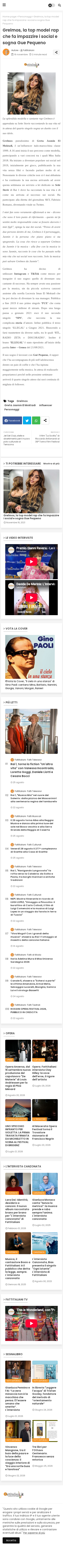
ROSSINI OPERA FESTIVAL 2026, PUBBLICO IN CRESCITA (28, 1010)
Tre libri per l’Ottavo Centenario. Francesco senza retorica (43, 1453)
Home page (9, 16)
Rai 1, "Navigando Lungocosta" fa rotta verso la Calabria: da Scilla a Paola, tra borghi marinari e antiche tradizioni (32, 875)
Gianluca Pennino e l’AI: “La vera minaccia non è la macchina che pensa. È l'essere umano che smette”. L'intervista (17, 1399)
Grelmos (22, 401)
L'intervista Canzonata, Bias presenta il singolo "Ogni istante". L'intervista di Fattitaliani (44, 1267)
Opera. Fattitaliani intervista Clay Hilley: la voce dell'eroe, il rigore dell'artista (44, 1073)
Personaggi (25, 16)
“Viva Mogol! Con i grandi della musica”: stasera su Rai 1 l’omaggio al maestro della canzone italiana (33, 936)
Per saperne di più (34, 1533)
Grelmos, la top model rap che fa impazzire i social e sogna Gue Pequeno (31, 517)
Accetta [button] (11, 1540)
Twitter (27, 420)
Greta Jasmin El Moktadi (20, 405)
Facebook (14, 420)
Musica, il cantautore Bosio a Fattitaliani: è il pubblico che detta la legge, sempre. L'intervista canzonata (17, 1268)
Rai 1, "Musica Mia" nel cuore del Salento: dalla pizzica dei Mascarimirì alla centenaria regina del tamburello (33, 798)
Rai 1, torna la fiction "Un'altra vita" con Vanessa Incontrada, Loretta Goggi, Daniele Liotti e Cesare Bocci (32, 770)
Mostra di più (51, 463)
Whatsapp (36, 420)
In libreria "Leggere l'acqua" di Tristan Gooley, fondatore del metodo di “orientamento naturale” (44, 1395)
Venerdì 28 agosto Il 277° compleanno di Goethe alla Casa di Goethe (33, 850)
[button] (59, 5)
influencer (45, 405)
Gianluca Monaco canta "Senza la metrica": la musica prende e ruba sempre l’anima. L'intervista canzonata (44, 1209)
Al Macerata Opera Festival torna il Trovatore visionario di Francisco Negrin (44, 1133)
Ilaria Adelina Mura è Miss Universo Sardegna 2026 (31, 960)
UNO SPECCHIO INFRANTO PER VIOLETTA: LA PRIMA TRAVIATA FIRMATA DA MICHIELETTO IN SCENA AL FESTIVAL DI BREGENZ (17, 1136)
